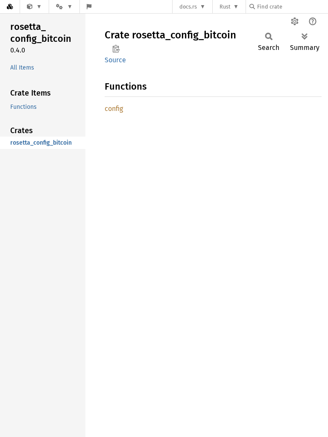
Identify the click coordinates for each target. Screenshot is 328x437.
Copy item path (116, 48)
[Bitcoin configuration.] (34, 6)
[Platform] (64, 6)
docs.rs (188, 6)
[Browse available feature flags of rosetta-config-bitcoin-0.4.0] (89, 6)
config (114, 109)
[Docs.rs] (10, 6)
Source (115, 60)
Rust (225, 6)
